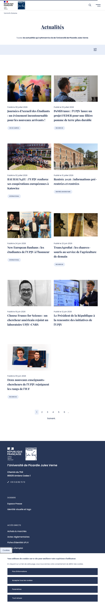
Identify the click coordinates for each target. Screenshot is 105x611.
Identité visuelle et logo (19, 509)
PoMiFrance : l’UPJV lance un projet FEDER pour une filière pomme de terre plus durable (73, 115)
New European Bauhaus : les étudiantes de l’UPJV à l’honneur (28, 249)
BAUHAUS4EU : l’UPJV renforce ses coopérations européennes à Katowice (28, 183)
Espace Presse (14, 503)
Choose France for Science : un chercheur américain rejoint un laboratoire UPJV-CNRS (27, 320)
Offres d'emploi (15, 548)
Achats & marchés (17, 531)
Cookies (6, 550)
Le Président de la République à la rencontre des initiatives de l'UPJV (74, 320)
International (14, 196)
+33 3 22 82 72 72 (17, 482)
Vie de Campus (14, 128)
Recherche (59, 128)
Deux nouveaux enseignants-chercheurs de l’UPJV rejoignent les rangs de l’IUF (28, 384)
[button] (88, 5)
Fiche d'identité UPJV (18, 542)
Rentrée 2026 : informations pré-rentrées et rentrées (75, 181)
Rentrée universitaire (63, 192)
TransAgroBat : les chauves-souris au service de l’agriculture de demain (75, 251)
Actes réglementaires (18, 536)
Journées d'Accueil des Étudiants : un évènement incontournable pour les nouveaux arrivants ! (28, 115)
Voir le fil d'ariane (10, 13)
